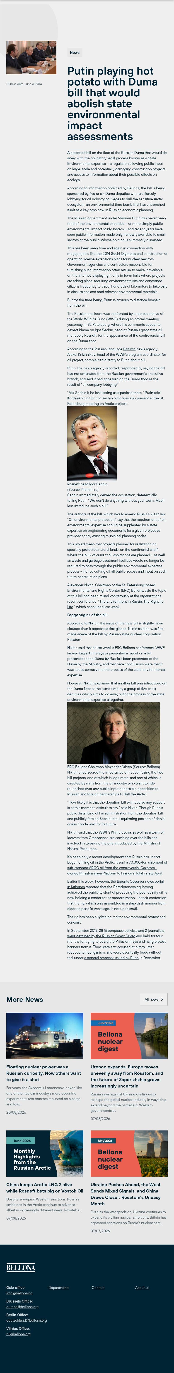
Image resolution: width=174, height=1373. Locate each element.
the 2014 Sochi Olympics (116, 253)
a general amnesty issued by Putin (111, 958)
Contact (98, 1287)
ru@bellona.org (18, 1334)
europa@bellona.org (22, 1307)
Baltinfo (129, 349)
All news (151, 999)
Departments (58, 1287)
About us (142, 1287)
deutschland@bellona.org (26, 1320)
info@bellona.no (19, 1293)
